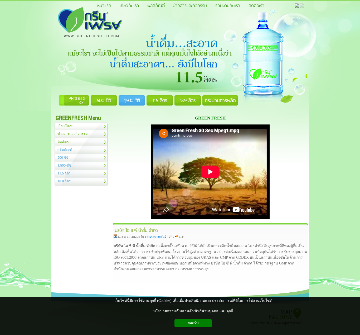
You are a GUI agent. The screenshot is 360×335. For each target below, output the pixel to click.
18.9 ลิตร (64, 181)
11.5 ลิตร (64, 173)
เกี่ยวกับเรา (65, 125)
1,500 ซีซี (64, 165)
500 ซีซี (63, 157)
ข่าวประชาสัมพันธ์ (155, 236)
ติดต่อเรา (64, 141)
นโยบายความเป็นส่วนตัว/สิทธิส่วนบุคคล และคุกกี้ (193, 311)
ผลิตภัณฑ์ (64, 149)
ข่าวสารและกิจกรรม (72, 133)
